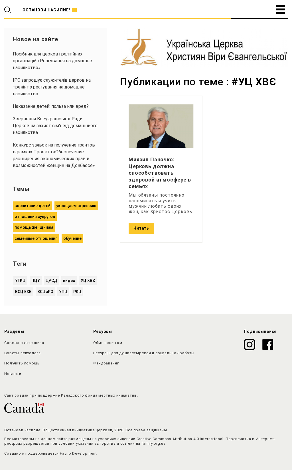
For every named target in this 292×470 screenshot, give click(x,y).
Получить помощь (22, 363)
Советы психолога (22, 353)
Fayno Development (78, 453)
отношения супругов (35, 216)
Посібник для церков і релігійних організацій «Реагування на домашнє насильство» (52, 60)
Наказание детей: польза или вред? (51, 106)
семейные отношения (36, 238)
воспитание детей (32, 205)
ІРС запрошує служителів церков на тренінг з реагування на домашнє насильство (52, 86)
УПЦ (63, 291)
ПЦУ (35, 280)
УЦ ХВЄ (88, 280)
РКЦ (77, 291)
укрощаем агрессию (76, 205)
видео (69, 280)
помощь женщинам (34, 227)
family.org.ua (153, 443)
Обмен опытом (107, 343)
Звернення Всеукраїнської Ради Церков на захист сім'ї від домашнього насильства (55, 125)
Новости (12, 374)
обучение (72, 238)
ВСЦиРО (45, 291)
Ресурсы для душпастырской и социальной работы (143, 353)
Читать (141, 228)
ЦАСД (51, 280)
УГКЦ (20, 280)
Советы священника (24, 343)
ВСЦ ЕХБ (23, 291)
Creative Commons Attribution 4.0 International (180, 439)
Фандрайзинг (106, 363)
